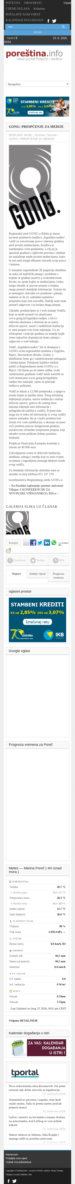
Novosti (51, 135)
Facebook (48, 20)
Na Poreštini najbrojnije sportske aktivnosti (37, 485)
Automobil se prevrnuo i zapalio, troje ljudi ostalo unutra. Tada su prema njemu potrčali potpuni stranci (35, 1097)
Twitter (54, 20)
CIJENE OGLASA (18, 8)
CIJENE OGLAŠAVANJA (18, 1162)
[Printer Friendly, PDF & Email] (8, 548)
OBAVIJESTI (33, 2)
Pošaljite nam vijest (16, 1158)
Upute (67, 2)
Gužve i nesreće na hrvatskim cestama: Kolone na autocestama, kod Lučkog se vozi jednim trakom (37, 1114)
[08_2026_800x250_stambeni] (37, 106)
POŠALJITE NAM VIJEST (23, 14)
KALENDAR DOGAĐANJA (25, 20)
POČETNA (13, 2)
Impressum (12, 1154)
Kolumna (39, 8)
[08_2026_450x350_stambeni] (37, 619)
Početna (40, 135)
